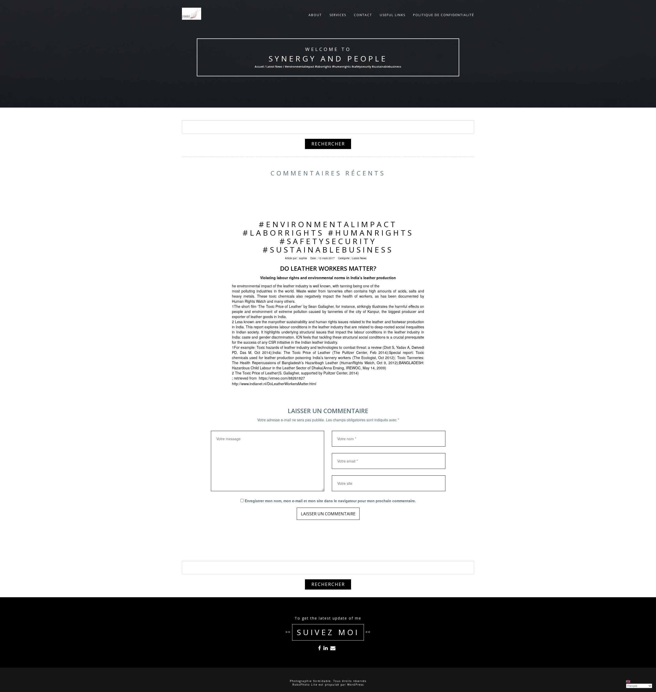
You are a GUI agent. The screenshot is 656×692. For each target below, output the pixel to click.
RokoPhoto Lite (304, 684)
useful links (392, 15)
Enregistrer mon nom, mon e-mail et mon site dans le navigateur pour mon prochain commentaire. (330, 500)
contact (363, 15)
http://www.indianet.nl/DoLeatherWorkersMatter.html (274, 383)
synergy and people (328, 58)
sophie (303, 258)
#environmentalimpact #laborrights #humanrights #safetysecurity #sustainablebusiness (328, 237)
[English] (628, 681)
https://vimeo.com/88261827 (282, 378)
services (338, 15)
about (315, 15)
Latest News (274, 66)
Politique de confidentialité (443, 15)
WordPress (355, 684)
